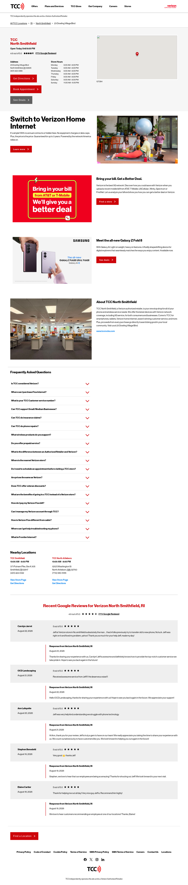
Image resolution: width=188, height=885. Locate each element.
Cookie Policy (60, 852)
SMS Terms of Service (123, 852)
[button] (137, 54)
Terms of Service (78, 852)
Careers (140, 852)
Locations (166, 852)
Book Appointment (24, 89)
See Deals (19, 100)
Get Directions (21, 78)
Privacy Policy (24, 852)
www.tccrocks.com (105, 331)
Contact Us (152, 852)
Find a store (105, 202)
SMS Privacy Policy (99, 852)
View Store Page (18, 580)
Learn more (19, 149)
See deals (104, 260)
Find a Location (22, 836)
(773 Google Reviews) (45, 53)
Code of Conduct (42, 852)
